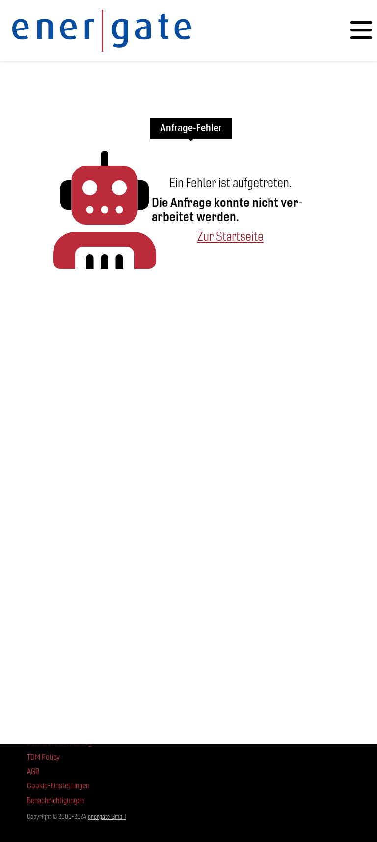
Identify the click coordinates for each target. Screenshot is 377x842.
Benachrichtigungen (55, 800)
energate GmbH (107, 816)
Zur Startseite (230, 236)
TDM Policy (43, 757)
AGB (33, 771)
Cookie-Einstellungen (58, 785)
